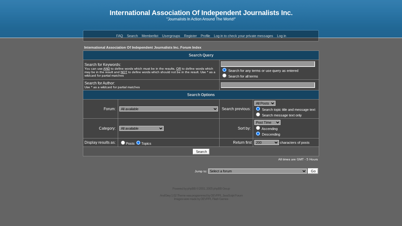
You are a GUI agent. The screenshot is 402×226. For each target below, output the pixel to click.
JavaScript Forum (232, 195)
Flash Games (220, 199)
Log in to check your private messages (243, 36)
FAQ (119, 36)
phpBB (191, 188)
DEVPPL (216, 195)
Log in (281, 36)
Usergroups (171, 36)
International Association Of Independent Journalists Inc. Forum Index (142, 47)
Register (190, 36)
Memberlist (150, 36)
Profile (205, 36)
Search (132, 36)
